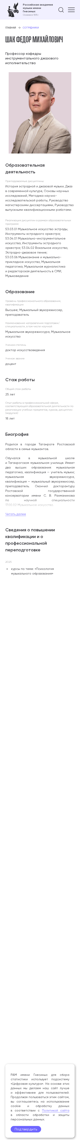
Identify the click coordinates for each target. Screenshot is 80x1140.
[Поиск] (61, 9)
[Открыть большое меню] (71, 10)
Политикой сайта (56, 1110)
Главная (10, 27)
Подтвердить (26, 1129)
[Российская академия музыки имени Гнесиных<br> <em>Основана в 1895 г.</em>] (29, 10)
